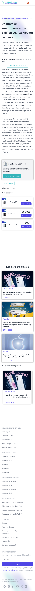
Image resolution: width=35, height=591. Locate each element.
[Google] (4, 586)
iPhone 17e (5, 468)
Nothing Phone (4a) (9, 448)
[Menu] (32, 3)
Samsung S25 (7, 493)
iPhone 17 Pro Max (8, 457)
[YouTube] (17, 586)
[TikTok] (13, 586)
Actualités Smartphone (22, 18)
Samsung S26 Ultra (9, 481)
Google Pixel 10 (7, 440)
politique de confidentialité (9, 570)
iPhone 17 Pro (7, 460)
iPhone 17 (5, 464)
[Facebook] (9, 586)
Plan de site (6, 541)
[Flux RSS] (30, 586)
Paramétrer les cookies (10, 537)
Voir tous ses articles (12, 176)
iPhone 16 (5, 472)
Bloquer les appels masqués (12, 510)
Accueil (4, 18)
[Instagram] (26, 586)
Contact (4, 523)
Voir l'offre (26, 204)
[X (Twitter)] (22, 586)
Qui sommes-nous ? (9, 545)
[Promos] (28, 3)
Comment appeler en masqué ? (13, 502)
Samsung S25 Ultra (9, 489)
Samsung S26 (7, 485)
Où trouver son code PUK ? (12, 514)
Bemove (15, 581)
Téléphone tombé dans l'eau (12, 506)
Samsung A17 (6, 432)
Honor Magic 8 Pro (9, 444)
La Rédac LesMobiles (9, 59)
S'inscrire (17, 564)
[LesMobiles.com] (9, 2)
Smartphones (8, 183)
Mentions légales (8, 527)
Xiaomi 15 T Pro (7, 436)
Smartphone (10, 18)
